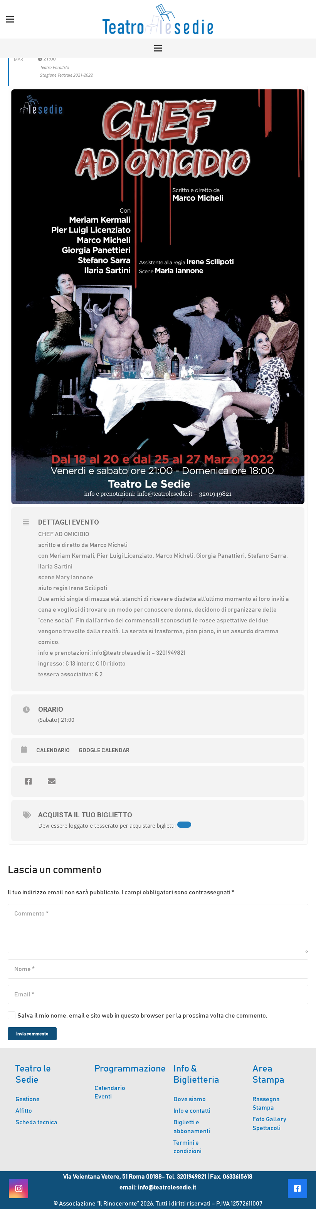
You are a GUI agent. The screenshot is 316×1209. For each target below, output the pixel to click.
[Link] (158, 19)
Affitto (23, 1111)
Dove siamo (189, 1099)
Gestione (27, 1099)
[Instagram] (18, 1188)
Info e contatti (191, 1111)
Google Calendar (104, 750)
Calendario (53, 750)
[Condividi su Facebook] (28, 781)
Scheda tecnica (36, 1122)
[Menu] (10, 19)
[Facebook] (297, 1188)
